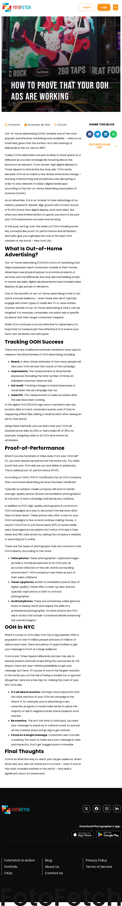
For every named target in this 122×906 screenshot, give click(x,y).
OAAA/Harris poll (24, 525)
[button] (115, 7)
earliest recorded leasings (53, 143)
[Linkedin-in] (116, 808)
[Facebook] (96, 808)
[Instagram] (106, 808)
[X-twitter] (86, 808)
